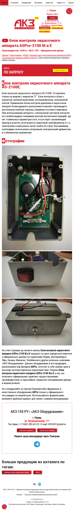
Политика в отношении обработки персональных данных (41, 494)
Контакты (19, 494)
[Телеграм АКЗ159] (37, 446)
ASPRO (25, 55)
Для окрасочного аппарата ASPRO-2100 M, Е (19, 57)
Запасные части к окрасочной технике (16, 472)
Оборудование (15, 55)
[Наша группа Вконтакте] (34, 485)
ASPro (38, 472)
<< (5, 40)
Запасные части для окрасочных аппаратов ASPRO (50, 55)
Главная (5, 55)
